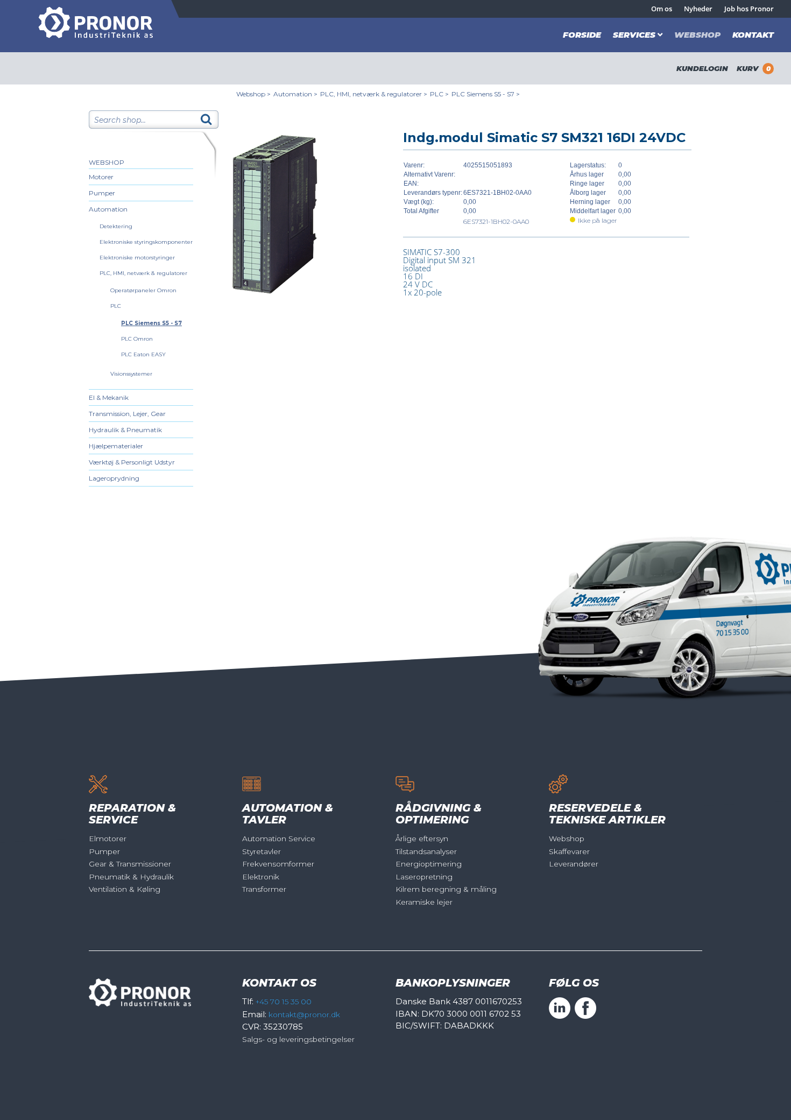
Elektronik (260, 876)
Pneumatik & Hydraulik (131, 876)
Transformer (264, 889)
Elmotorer (107, 838)
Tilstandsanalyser (426, 851)
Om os (661, 8)
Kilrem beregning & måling (446, 889)
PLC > (439, 94)
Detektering (116, 226)
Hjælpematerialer (116, 446)
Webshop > (253, 94)
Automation (108, 209)
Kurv (754, 68)
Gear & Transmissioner (130, 864)
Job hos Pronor (749, 8)
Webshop (697, 35)
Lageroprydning (114, 478)
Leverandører (573, 864)
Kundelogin (702, 68)
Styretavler (261, 851)
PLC (115, 305)
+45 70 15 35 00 (284, 1001)
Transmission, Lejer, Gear (127, 414)
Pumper (102, 193)
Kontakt (753, 35)
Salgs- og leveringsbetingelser (298, 1039)
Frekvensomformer (278, 864)
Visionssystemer (131, 373)
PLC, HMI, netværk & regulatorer (143, 273)
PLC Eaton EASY (143, 354)
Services (634, 35)
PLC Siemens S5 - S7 (151, 323)
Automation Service (278, 838)
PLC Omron (137, 338)
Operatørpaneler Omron (143, 290)
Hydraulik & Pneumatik (125, 430)
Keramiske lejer (424, 902)
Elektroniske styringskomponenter (146, 241)
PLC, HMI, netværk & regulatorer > (373, 94)
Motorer (101, 177)
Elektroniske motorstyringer (137, 257)
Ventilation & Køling (124, 889)
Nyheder (698, 8)
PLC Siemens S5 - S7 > (485, 94)
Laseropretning (424, 876)
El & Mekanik (109, 397)
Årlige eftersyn (422, 838)
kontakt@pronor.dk (304, 1014)
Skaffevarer (569, 851)
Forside (582, 35)
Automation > (295, 94)
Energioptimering (429, 864)
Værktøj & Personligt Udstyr (132, 462)
